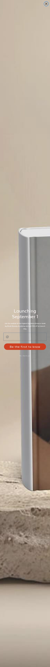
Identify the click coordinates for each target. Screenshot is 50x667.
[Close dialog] (46, 3)
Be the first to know (25, 346)
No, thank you (25, 356)
